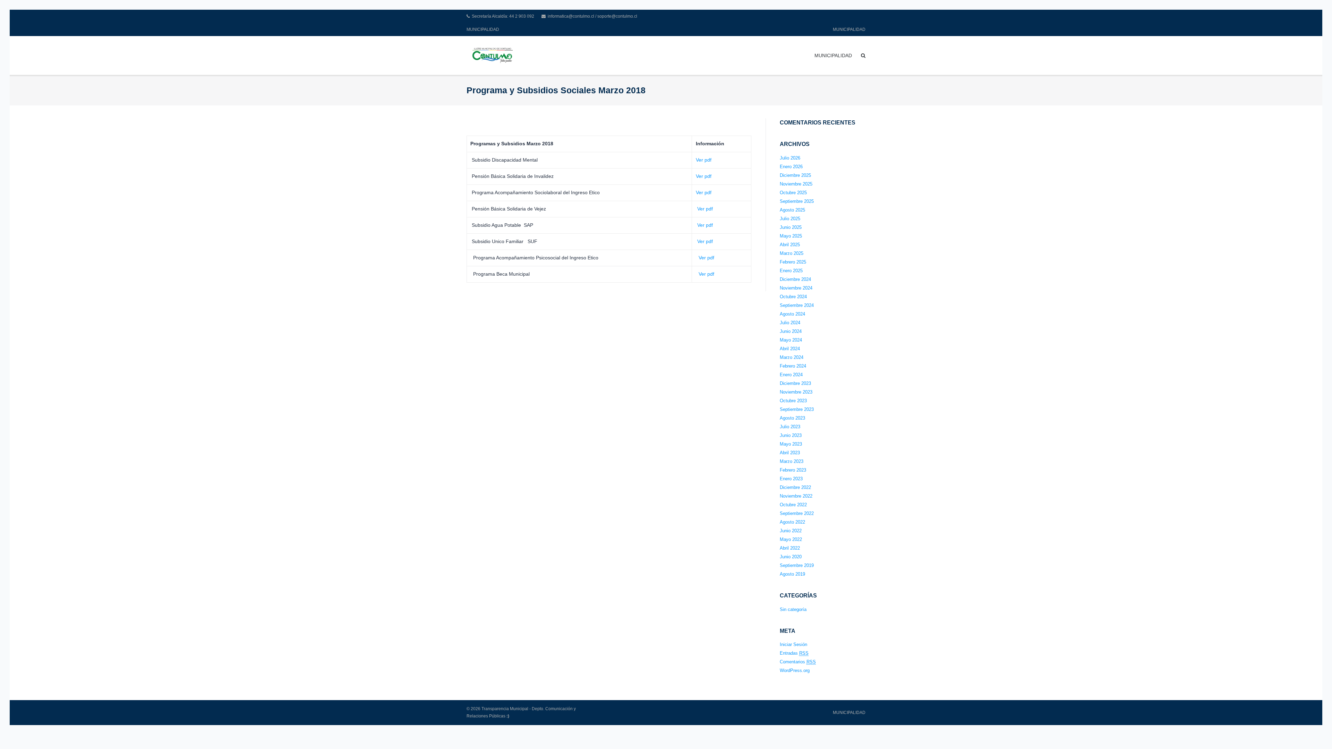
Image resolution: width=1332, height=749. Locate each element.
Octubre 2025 (793, 192)
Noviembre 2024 (796, 288)
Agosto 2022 (792, 522)
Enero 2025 (791, 270)
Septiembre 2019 (797, 565)
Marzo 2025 (791, 253)
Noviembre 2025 (796, 184)
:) (507, 716)
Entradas (794, 653)
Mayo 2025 (791, 236)
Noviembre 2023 (796, 392)
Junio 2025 (791, 227)
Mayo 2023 (791, 444)
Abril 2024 (790, 348)
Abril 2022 (790, 548)
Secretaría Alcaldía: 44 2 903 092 (503, 16)
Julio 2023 (790, 426)
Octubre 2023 (793, 400)
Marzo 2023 (791, 461)
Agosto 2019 (792, 574)
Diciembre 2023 (795, 383)
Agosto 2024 (792, 314)
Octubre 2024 (793, 296)
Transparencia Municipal (504, 708)
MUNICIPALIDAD (483, 29)
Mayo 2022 (791, 539)
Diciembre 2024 (795, 279)
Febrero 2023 (793, 470)
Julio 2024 (790, 322)
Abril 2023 (790, 452)
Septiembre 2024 (797, 305)
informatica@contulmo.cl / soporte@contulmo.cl (592, 16)
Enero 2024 (791, 374)
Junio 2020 (791, 556)
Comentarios (798, 661)
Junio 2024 (791, 331)
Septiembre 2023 (797, 409)
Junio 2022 (791, 530)
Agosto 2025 (792, 210)
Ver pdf (703, 160)
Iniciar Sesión (793, 644)
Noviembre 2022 (796, 496)
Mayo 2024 (791, 340)
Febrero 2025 (793, 262)
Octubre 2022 (793, 504)
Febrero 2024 (793, 366)
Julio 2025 (790, 218)
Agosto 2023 (792, 418)
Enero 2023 (791, 478)
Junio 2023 (791, 435)
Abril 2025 (790, 244)
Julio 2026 (790, 158)
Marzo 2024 (791, 357)
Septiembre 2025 (797, 201)
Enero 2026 (791, 166)
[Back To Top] (1314, 732)
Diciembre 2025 (795, 175)
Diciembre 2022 (795, 487)
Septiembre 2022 (797, 513)
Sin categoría (793, 609)
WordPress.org (795, 670)
